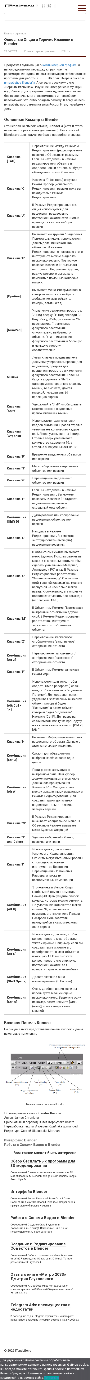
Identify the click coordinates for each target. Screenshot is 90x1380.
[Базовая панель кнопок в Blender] (45, 1095)
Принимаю (51, 1378)
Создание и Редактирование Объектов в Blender (38, 1246)
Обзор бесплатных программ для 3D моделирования (42, 1163)
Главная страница (15, 33)
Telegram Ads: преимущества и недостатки (40, 1307)
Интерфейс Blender (20, 1140)
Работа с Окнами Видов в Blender (32, 1144)
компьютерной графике (59, 65)
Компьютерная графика (39, 51)
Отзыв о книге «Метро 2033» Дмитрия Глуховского (38, 1276)
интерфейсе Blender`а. (20, 82)
